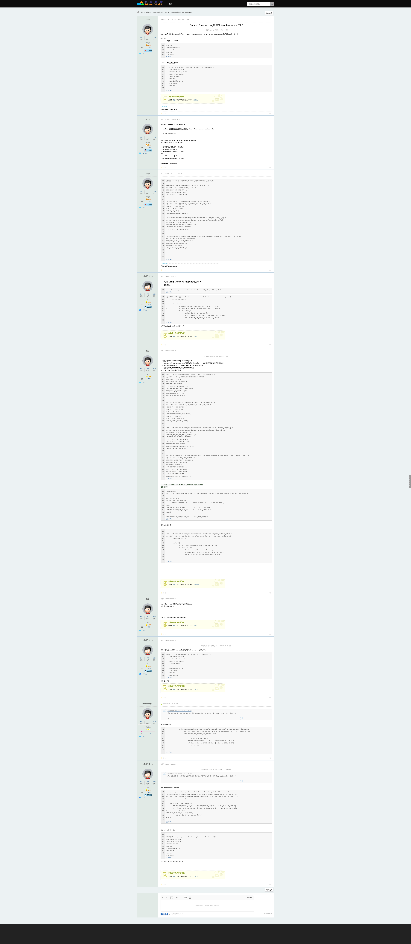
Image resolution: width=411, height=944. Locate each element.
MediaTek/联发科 (158, 12)
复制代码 (168, 57)
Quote (180, 897)
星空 (147, 351)
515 (148, 37)
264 (141, 294)
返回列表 (269, 13)
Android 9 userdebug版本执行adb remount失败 (178, 12)
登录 (174, 100)
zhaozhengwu (147, 704)
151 (141, 721)
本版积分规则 (268, 913)
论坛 (170, 4)
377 (148, 294)
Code (185, 897)
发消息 (145, 53)
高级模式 (249, 897)
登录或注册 (409, 481)
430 (141, 37)
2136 (154, 37)
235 (148, 721)
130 (141, 368)
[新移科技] (150, 5)
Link (176, 897)
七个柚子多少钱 (147, 276)
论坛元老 (148, 727)
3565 (154, 721)
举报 (270, 113)
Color (167, 897)
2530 (154, 369)
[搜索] (272, 4)
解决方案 (148, 12)
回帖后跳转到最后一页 (177, 914)
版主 (148, 299)
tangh (148, 19)
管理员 (148, 43)
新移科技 (138, 12)
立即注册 (196, 100)
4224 (154, 294)
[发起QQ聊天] (148, 51)
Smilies (190, 897)
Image (171, 897)
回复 (164, 113)
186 (148, 368)
